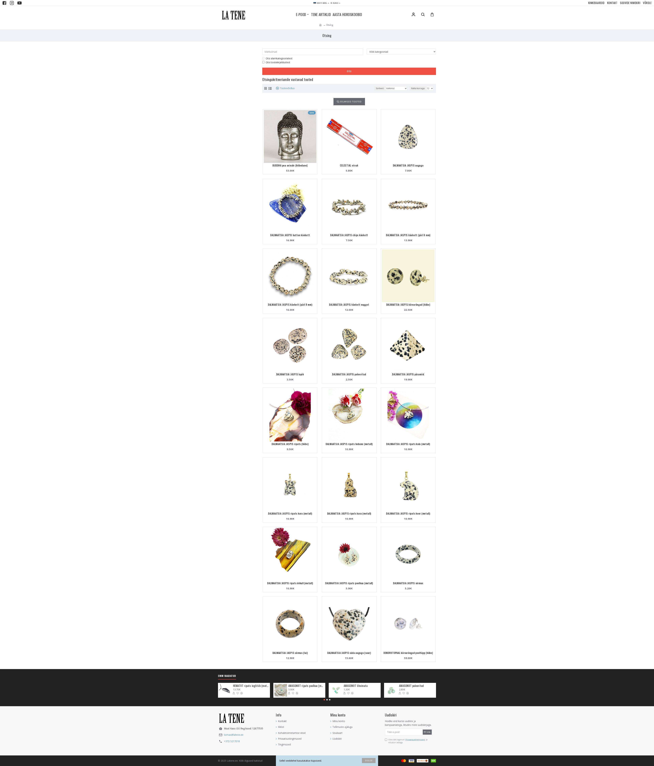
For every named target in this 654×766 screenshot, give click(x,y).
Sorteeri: (380, 88)
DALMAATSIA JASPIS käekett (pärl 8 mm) (290, 304)
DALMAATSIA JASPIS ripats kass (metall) (349, 513)
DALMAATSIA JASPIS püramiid (408, 374)
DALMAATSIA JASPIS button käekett (290, 234)
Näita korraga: (418, 88)
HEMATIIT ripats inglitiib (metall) (251, 686)
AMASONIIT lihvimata (356, 686)
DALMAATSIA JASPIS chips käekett (349, 234)
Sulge (369, 760)
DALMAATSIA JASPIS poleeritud (349, 374)
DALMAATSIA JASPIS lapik (290, 374)
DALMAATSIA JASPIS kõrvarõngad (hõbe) (408, 304)
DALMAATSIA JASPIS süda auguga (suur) (349, 652)
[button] (324, 699)
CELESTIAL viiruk (349, 165)
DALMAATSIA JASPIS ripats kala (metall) (408, 443)
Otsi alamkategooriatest (279, 58)
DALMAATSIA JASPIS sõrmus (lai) (290, 652)
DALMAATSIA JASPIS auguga (408, 165)
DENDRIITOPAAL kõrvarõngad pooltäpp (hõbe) (408, 652)
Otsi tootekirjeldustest (278, 62)
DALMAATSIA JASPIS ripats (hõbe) (290, 443)
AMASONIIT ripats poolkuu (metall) (306, 686)
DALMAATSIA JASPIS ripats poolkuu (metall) (349, 583)
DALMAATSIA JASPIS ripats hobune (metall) (349, 443)
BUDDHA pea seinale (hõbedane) (290, 165)
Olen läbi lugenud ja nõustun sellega (407, 741)
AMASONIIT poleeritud (411, 686)
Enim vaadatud (227, 676)
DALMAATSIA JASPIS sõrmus (408, 583)
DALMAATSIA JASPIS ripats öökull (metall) (290, 583)
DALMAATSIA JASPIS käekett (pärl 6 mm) (408, 234)
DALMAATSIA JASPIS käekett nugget (349, 304)
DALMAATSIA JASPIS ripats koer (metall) (408, 513)
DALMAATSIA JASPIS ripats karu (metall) (290, 513)
